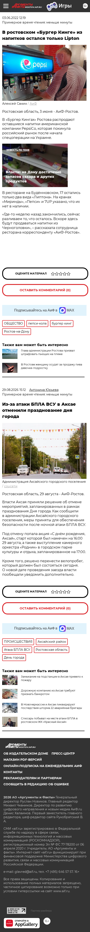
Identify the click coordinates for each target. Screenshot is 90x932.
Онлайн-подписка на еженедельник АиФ (42, 766)
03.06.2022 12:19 (14, 18)
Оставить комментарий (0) (45, 290)
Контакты (12, 772)
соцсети (10, 486)
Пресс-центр (63, 753)
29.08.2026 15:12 (14, 390)
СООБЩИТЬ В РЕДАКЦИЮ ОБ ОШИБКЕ (36, 784)
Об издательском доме (25, 753)
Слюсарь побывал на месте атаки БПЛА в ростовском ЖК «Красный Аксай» (49, 720)
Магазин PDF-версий (22, 760)
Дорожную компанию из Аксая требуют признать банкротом (48, 692)
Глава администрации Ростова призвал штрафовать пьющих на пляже (48, 352)
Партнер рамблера (41, 910)
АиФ (33, 104)
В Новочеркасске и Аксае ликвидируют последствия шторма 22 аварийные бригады (51, 706)
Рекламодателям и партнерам (32, 778)
